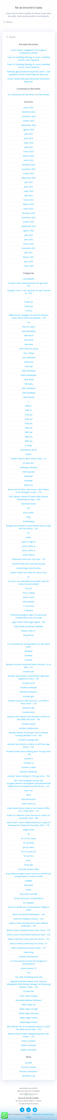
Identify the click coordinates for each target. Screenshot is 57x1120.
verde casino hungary (28, 996)
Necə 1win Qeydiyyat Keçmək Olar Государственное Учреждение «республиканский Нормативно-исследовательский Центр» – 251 (28, 783)
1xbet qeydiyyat (28, 392)
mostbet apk (28, 671)
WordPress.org (28, 1076)
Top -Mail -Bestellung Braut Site (28, 977)
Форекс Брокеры (28, 1045)
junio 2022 (28, 239)
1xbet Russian (28, 397)
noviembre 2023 (29, 169)
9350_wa (28, 419)
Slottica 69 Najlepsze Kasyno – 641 (28, 918)
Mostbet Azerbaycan (28, 692)
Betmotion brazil (28, 503)
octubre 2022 (28, 222)
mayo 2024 (28, 142)
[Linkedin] (35, 1110)
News (28, 795)
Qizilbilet (28, 880)
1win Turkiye (28, 353)
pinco (28, 860)
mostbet (28, 660)
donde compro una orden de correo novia (28, 572)
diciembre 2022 (28, 213)
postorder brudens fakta (28, 869)
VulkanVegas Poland (28, 1022)
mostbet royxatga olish (28, 739)
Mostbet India (28, 708)
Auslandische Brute (28, 450)
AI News (28, 445)
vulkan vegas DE (28, 1004)
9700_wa (28, 423)
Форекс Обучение (29, 1049)
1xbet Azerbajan (29, 370)
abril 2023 (28, 195)
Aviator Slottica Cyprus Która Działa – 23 (28, 458)
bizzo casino (28, 512)
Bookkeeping (28, 521)
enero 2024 (28, 160)
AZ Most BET (28, 463)
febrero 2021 (28, 257)
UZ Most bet (28, 991)
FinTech (28, 588)
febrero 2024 (28, 156)
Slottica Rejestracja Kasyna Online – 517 (28, 948)
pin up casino (28, 847)
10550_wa (28, 306)
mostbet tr (28, 758)
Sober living (28, 952)
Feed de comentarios (28, 1071)
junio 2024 (28, 138)
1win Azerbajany (28, 331)
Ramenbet (28, 885)
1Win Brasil (28, 335)
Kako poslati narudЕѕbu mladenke (28, 626)
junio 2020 (28, 261)
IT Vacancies (28, 606)
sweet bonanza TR (29, 968)
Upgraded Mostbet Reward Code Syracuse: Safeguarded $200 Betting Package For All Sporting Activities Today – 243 (29, 984)
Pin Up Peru (28, 856)
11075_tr (28, 310)
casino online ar (28, 550)
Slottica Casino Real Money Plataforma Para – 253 (28, 934)
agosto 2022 (28, 230)
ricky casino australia (28, 894)
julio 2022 (28, 235)
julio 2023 (28, 182)
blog (28, 517)
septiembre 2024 (28, 125)
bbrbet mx (28, 485)
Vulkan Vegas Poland (28, 1017)
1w (28, 322)
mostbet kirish (28, 712)
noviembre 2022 (29, 217)
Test (28, 972)
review (28, 889)
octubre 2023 (28, 173)
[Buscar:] (28, 22)
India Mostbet (28, 601)
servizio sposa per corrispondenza (28, 898)
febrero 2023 (28, 204)
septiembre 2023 (28, 178)
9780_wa (28, 428)
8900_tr (28, 406)
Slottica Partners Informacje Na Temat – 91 (28, 943)
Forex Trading (28, 593)
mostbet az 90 (28, 683)
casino (28, 537)
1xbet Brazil (28, 379)
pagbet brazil (28, 829)
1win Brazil (28, 340)
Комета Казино (29, 1041)
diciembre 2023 (28, 164)
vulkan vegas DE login (28, 1009)
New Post (28, 790)
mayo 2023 (28, 191)
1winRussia (28, 362)
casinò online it (28, 555)
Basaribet (28, 480)
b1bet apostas (28, 472)
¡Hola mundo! (43, 94)
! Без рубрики (28, 279)
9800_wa (28, 432)
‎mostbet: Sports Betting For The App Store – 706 (28, 776)
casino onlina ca (28, 546)
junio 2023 (28, 186)
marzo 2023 (28, 200)
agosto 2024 (28, 129)
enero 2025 (28, 107)
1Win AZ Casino (28, 326)
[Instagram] (28, 1110)
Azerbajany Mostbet (28, 467)
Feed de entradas (28, 1067)
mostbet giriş (28, 696)
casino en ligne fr (28, 541)
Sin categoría (28, 902)
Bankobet (28, 476)
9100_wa (28, 414)
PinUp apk (28, 865)
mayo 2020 (28, 266)
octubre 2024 (28, 120)
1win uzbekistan (28, 357)
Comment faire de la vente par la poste (28, 563)
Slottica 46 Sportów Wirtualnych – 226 (28, 914)
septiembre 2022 (28, 226)
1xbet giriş (28, 384)
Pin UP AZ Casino (28, 838)
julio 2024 (28, 134)
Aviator (28, 454)
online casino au (29, 803)
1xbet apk (28, 366)
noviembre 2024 (29, 116)
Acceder (28, 1062)
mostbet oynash (28, 724)
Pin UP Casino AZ (28, 851)
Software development (28, 956)
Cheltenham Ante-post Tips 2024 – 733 (28, 559)
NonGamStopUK (28, 799)
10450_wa (28, 302)
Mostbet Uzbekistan (28, 771)
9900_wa (28, 441)
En (28, 577)
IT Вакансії (28, 610)
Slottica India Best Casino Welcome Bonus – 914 (28, 939)
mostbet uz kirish (28, 767)
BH (28, 508)
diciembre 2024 (28, 112)
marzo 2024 (28, 151)
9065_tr (28, 410)
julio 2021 (28, 252)
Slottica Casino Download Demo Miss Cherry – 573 (28, 930)
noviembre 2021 (29, 248)
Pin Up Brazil (28, 843)
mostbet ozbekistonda (28, 728)
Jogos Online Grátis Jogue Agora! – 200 (28, 622)
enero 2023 (28, 208)
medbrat (28, 655)
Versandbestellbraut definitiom (29, 1000)
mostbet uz (28, 763)
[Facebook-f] (22, 1110)
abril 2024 (28, 147)
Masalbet (28, 651)
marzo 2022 (28, 244)
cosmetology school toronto (28, 568)
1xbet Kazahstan (28, 388)
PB (28, 834)
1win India (28, 344)
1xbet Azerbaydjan (28, 375)
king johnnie (28, 635)
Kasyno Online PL (28, 630)
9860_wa (28, 436)
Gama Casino (28, 597)
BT (28, 533)
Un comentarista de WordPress (21, 94)
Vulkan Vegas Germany (28, 1013)
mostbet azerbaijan (28, 687)
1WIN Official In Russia (28, 348)
